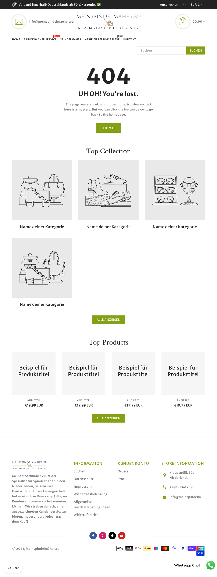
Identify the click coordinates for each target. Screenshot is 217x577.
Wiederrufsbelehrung (90, 494)
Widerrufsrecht (86, 515)
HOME (108, 128)
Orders (123, 471)
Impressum (83, 486)
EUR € (195, 5)
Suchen (79, 471)
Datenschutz (84, 479)
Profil (122, 479)
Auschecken (169, 5)
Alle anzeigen (109, 320)
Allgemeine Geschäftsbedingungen (92, 504)
